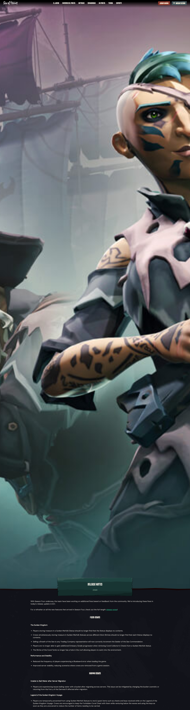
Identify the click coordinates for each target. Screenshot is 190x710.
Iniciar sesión (180, 3)
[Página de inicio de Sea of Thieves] (11, 3)
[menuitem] (56, 3)
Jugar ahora (164, 3)
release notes (111, 609)
